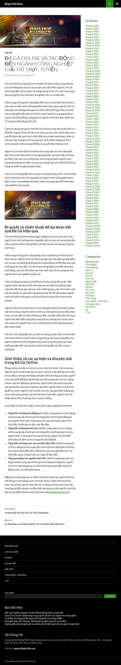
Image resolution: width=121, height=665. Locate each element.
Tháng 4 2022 (92, 158)
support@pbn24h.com (24, 648)
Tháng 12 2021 (92, 169)
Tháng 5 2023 (92, 124)
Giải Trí (8, 53)
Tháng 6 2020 (92, 203)
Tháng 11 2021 (92, 172)
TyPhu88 (26, 83)
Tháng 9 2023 (92, 113)
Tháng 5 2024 (92, 90)
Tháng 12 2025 (92, 40)
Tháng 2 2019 (92, 223)
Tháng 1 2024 (92, 102)
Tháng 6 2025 (92, 54)
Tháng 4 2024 (92, 93)
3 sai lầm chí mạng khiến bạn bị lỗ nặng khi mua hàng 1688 (33, 618)
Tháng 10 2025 (92, 45)
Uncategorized (92, 304)
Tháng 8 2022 (92, 149)
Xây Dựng (90, 306)
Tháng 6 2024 (92, 87)
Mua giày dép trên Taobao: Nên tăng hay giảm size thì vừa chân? (35, 621)
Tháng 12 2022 (92, 138)
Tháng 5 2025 (92, 56)
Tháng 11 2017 (92, 231)
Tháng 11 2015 (92, 240)
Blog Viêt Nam (14, 3)
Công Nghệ (90, 264)
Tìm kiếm (9, 592)
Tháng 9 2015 (92, 243)
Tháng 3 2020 (92, 211)
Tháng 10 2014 (92, 245)
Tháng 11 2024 (92, 73)
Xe (86, 309)
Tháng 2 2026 (92, 34)
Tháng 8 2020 (92, 197)
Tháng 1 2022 (92, 166)
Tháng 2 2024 (92, 99)
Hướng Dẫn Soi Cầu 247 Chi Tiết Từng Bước (27, 511)
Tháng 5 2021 (92, 180)
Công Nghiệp (91, 267)
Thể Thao (90, 295)
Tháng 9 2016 (92, 237)
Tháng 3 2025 (92, 62)
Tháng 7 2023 (92, 118)
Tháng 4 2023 (92, 127)
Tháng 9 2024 (92, 79)
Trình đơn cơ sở (117, 4)
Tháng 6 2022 (92, 152)
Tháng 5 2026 (92, 28)
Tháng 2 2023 (92, 133)
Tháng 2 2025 (92, 65)
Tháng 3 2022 (92, 161)
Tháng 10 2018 (92, 228)
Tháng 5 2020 (92, 206)
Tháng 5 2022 (92, 155)
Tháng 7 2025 (92, 51)
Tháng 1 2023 (92, 135)
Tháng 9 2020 (92, 195)
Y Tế (87, 312)
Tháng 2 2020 (92, 214)
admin (31, 75)
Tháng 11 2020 (92, 189)
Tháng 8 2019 (92, 220)
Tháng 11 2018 (92, 226)
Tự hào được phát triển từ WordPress (20, 661)
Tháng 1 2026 (92, 37)
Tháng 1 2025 (92, 68)
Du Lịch (89, 273)
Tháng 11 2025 (92, 42)
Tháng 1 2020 (92, 217)
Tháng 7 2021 (92, 175)
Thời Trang (90, 298)
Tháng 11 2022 (92, 141)
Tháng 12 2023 (92, 104)
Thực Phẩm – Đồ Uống (96, 301)
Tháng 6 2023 (92, 121)
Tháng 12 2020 (92, 186)
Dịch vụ (89, 270)
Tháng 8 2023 (92, 116)
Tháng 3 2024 (92, 96)
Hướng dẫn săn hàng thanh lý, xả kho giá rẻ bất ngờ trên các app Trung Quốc (42, 624)
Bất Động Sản (92, 261)
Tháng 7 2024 (92, 85)
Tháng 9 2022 (92, 147)
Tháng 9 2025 (92, 48)
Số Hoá (88, 287)
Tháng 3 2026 (92, 31)
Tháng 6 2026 (92, 25)
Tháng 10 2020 (92, 192)
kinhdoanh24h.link (59, 492)
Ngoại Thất (90, 281)
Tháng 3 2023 (92, 130)
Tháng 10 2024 (92, 76)
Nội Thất (89, 284)
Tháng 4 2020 (92, 209)
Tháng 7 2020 (92, 200)
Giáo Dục (90, 278)
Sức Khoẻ (90, 289)
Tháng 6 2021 (92, 178)
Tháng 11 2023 (92, 107)
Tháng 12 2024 (92, 71)
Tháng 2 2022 (92, 164)
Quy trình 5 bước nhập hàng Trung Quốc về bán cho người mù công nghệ (40, 615)
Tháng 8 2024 (92, 82)
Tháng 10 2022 (92, 144)
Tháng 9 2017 (92, 234)
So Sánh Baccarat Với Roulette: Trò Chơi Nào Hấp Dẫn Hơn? (34, 522)
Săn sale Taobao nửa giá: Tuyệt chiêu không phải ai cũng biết (34, 612)
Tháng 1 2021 (92, 183)
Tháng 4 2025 (92, 59)
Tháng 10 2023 (92, 110)
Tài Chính (90, 292)
